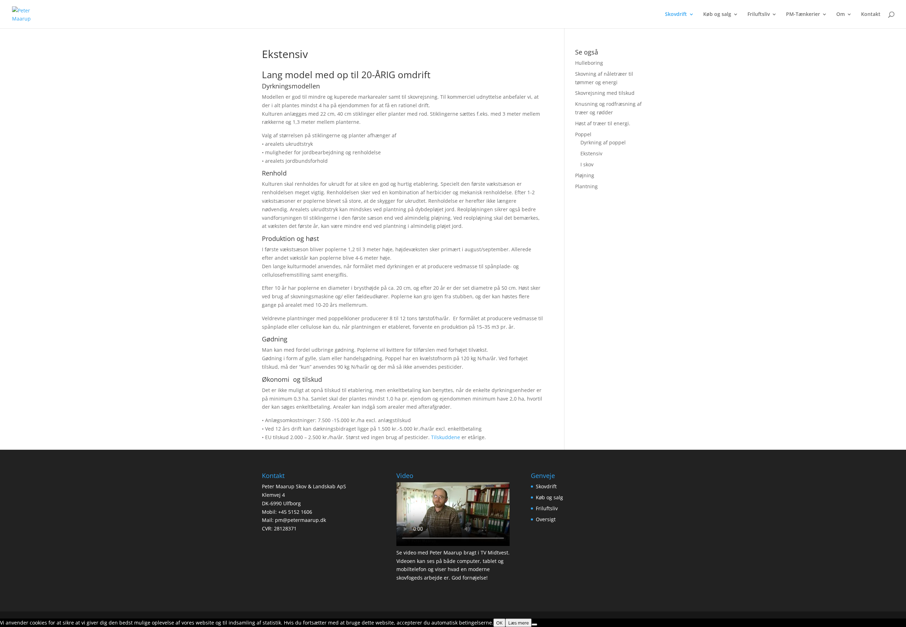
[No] (534, 624)
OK (499, 623)
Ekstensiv (591, 153)
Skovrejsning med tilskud (605, 93)
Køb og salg (717, 14)
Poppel (583, 134)
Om (840, 14)
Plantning (586, 186)
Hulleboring (589, 62)
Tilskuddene (446, 437)
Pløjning (584, 175)
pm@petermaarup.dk (300, 520)
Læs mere (518, 623)
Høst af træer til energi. (602, 123)
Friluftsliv (758, 14)
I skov (587, 164)
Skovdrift (676, 14)
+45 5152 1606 (295, 511)
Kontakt (871, 14)
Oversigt (546, 519)
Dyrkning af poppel (603, 142)
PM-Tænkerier (803, 14)
